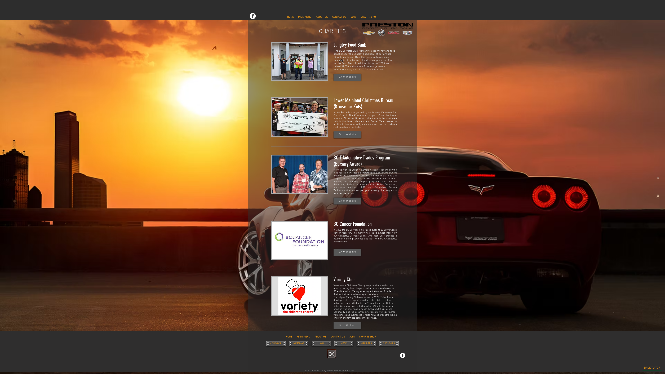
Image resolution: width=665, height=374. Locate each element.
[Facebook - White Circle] (253, 16)
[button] (347, 77)
